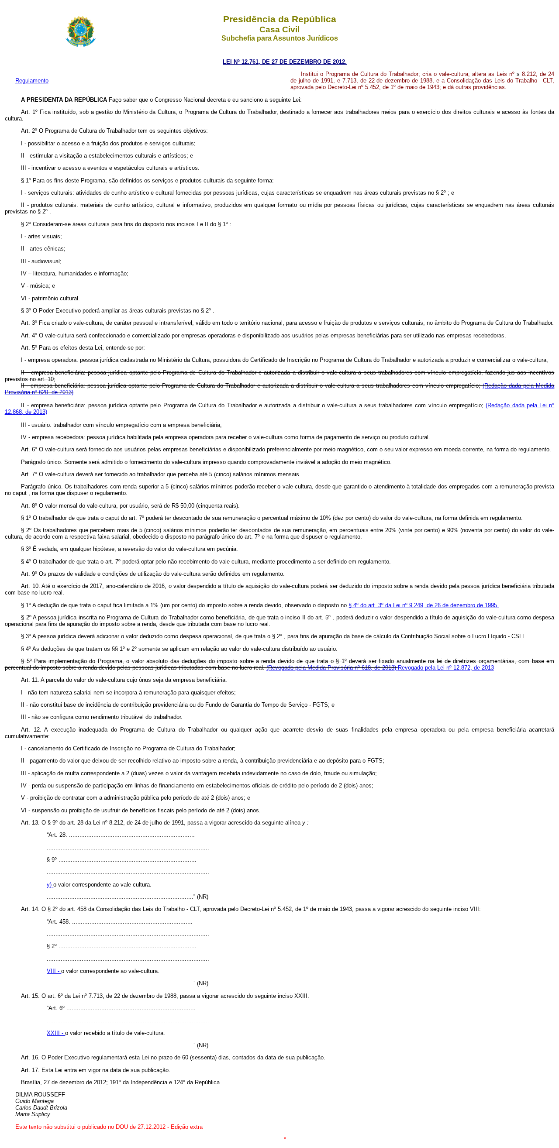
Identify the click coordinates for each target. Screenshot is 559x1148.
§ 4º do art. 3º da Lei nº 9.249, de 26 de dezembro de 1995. (424, 605)
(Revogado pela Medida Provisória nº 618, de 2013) (332, 667)
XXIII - (56, 1033)
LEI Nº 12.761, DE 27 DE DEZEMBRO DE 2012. (285, 61)
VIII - (54, 971)
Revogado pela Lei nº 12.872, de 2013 (446, 667)
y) (50, 884)
